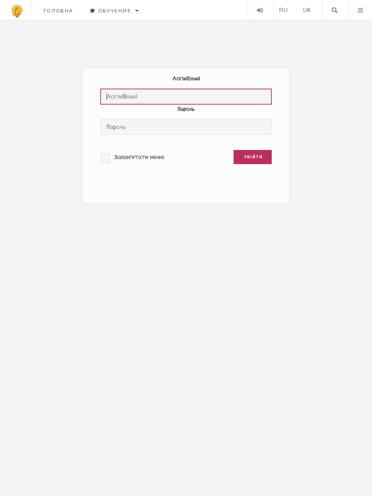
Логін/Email (186, 79)
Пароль (186, 109)
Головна (58, 10)
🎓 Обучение (112, 10)
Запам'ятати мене (139, 157)
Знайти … (334, 10)
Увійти (259, 10)
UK (306, 10)
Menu (360, 10)
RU (283, 10)
